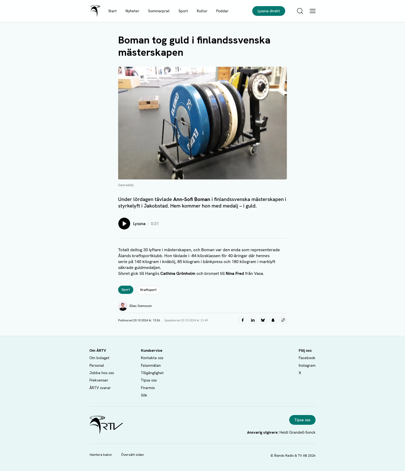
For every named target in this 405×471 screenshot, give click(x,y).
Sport (183, 10)
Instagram (307, 365)
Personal (96, 365)
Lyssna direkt (269, 10)
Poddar (222, 10)
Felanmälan (151, 365)
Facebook (307, 357)
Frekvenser (98, 380)
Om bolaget (99, 357)
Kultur (202, 10)
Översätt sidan (132, 454)
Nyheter (132, 10)
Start (112, 10)
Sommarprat (159, 10)
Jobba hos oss (101, 372)
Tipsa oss (149, 380)
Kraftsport (148, 290)
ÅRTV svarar (100, 387)
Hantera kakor (101, 454)
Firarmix (148, 387)
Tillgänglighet (152, 372)
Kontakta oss (152, 357)
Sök (144, 395)
